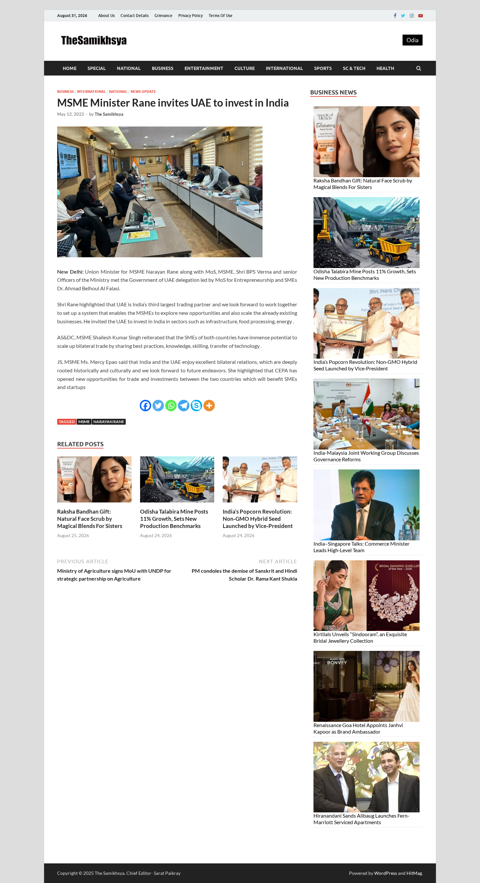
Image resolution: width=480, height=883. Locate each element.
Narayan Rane (108, 421)
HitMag (414, 873)
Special (97, 68)
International (284, 68)
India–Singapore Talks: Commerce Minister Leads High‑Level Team (361, 546)
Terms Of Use (220, 15)
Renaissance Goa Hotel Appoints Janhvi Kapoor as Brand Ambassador (358, 728)
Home (69, 68)
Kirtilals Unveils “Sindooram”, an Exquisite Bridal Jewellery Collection (360, 637)
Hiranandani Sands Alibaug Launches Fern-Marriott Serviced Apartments (361, 818)
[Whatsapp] (171, 405)
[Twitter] (403, 16)
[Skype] (196, 405)
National (129, 68)
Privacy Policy (190, 15)
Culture (244, 68)
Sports (323, 68)
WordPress (385, 873)
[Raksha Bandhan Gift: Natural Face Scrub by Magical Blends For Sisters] (94, 504)
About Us (106, 15)
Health (385, 68)
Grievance (163, 15)
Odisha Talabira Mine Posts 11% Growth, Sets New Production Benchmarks (174, 518)
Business (162, 68)
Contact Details (134, 15)
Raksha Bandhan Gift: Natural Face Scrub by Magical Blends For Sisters (89, 518)
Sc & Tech (354, 68)
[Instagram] (411, 16)
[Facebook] (395, 16)
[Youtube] (420, 16)
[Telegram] (183, 405)
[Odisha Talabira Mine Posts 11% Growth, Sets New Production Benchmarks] (177, 504)
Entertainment (203, 68)
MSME (84, 421)
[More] (209, 405)
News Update (143, 91)
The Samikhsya (109, 114)
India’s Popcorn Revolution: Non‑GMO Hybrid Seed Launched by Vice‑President (258, 518)
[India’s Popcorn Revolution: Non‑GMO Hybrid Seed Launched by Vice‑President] (260, 504)
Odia (413, 40)
